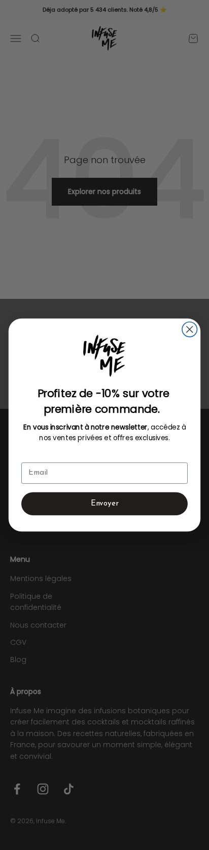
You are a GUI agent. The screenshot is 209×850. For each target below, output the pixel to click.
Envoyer (105, 504)
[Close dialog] (189, 329)
